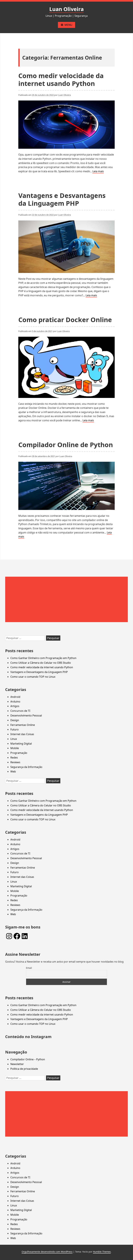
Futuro (14, 729)
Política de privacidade (24, 1069)
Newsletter (17, 1064)
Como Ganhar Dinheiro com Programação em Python (43, 658)
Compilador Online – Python (27, 1059)
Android (15, 697)
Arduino (15, 701)
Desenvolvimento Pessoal (26, 715)
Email (29, 967)
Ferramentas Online (22, 725)
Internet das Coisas (22, 734)
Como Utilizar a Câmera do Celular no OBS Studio (40, 662)
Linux (13, 739)
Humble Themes (102, 1251)
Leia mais (98, 171)
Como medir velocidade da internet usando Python (61, 79)
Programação (18, 753)
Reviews (15, 762)
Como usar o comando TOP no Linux (32, 676)
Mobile (14, 748)
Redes (14, 757)
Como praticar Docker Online (65, 319)
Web (13, 771)
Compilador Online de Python (65, 444)
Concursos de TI (20, 711)
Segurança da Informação (26, 767)
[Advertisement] (66, 599)
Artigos (14, 706)
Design (14, 720)
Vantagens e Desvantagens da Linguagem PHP (62, 199)
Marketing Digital (21, 743)
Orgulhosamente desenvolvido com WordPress (47, 1251)
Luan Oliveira (66, 9)
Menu (68, 25)
